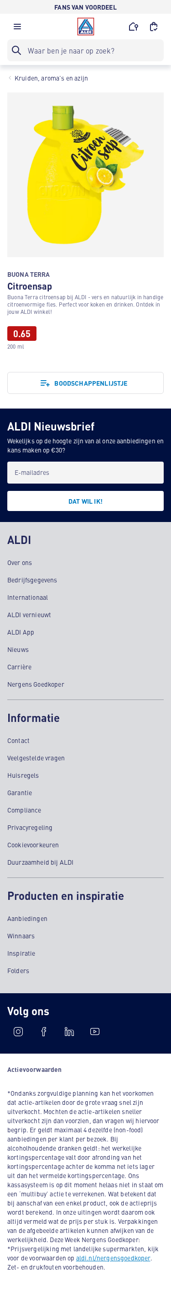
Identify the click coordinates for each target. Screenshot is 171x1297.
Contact (18, 740)
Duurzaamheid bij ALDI (40, 861)
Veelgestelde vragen (36, 757)
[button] (17, 29)
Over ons (19, 562)
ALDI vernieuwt (29, 614)
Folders (18, 970)
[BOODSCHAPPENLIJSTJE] (153, 26)
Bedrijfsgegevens (32, 579)
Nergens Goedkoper (35, 684)
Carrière (19, 666)
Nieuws (18, 649)
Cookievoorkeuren (33, 844)
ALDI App (20, 631)
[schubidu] (44, 1032)
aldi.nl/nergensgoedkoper (113, 1257)
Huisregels (23, 775)
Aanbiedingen (27, 918)
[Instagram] (18, 1032)
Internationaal (27, 597)
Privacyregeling (29, 827)
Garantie (19, 792)
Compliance (24, 809)
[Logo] (85, 26)
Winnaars (21, 935)
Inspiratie (21, 953)
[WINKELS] (133, 26)
